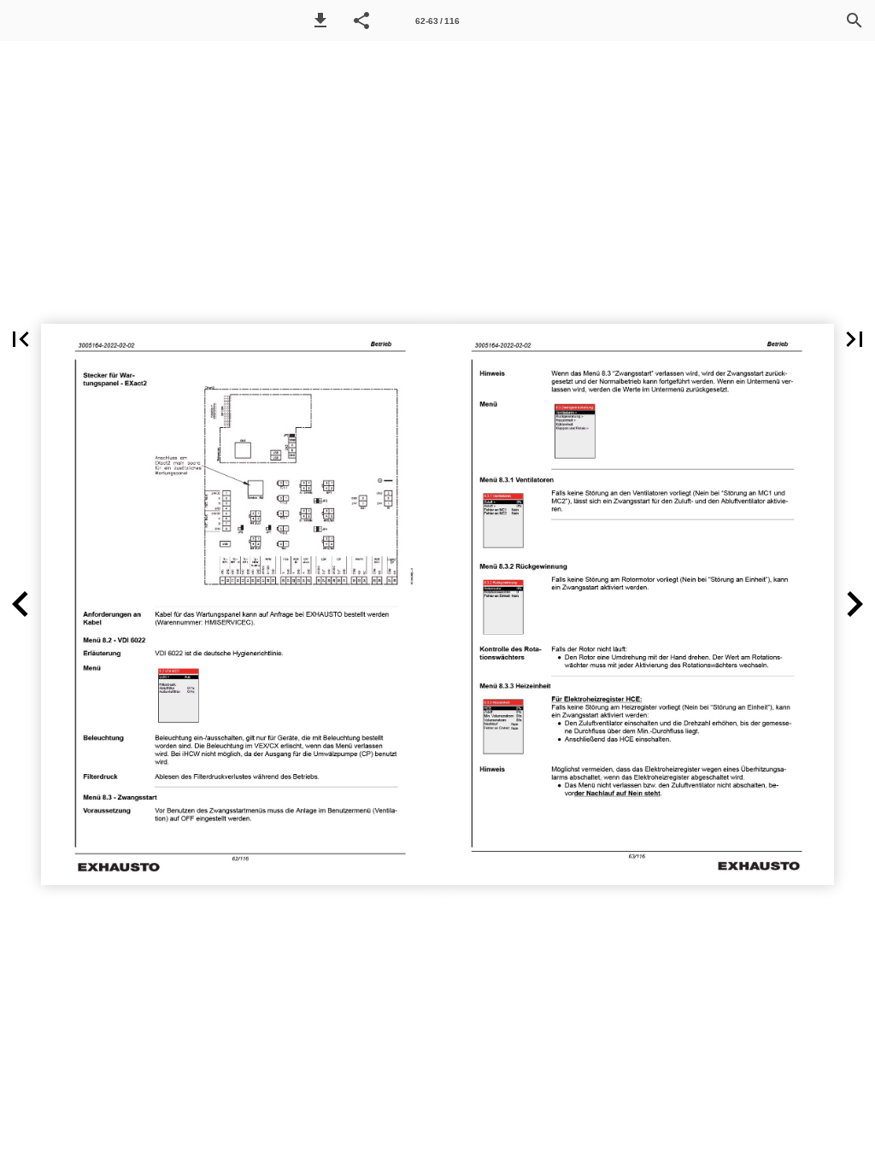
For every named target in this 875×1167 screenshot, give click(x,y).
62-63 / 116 (437, 21)
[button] (320, 20)
